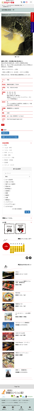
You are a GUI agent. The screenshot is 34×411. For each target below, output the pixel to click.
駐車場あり (8, 188)
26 (17, 251)
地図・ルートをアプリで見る (9, 137)
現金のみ (7, 186)
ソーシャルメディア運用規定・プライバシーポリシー (17, 402)
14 (21, 248)
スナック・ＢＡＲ (9, 165)
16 (11, 249)
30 (11, 252)
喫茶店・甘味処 (8, 160)
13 (19, 248)
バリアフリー (9, 202)
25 (15, 251)
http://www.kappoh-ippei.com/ (14, 119)
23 (11, 251)
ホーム (3, 5)
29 (23, 251)
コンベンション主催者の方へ (12, 400)
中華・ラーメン (8, 152)
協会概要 (3, 400)
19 (17, 249)
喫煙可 (7, 195)
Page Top (17, 386)
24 (13, 251)
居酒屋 (6, 162)
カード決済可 (9, 179)
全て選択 (15, 208)
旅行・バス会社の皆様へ (24, 400)
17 (13, 249)
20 (19, 249)
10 (13, 248)
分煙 (6, 197)
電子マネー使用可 (10, 184)
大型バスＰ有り (9, 182)
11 (15, 248)
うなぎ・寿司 (8, 147)
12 (17, 248)
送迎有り (7, 191)
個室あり (7, 199)
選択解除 (19, 208)
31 (13, 252)
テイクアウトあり (10, 204)
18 (15, 249)
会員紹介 (3, 402)
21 (21, 249)
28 (21, 251)
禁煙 (6, 193)
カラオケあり (9, 206)
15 (23, 248)
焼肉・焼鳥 (7, 155)
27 (19, 251)
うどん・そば (8, 150)
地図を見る (5, 133)
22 (23, 249)
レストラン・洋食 (9, 157)
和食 (5, 145)
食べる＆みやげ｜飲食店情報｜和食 (15, 5)
